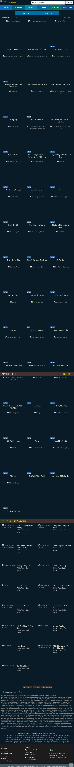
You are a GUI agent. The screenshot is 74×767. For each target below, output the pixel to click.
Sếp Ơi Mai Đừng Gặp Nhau (37, 260)
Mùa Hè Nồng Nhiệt (37, 295)
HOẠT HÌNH (55, 7)
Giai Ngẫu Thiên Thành (13, 365)
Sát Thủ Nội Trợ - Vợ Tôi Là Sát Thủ (61, 120)
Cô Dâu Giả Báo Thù (60, 365)
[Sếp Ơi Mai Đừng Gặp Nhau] (37, 232)
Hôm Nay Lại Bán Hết (37, 365)
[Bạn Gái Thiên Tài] (37, 91)
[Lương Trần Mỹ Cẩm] (61, 302)
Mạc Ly (13, 330)
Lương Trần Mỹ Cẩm (60, 330)
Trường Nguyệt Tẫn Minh (62, 545)
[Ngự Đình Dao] (13, 126)
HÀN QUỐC (31, 7)
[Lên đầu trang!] (71, 765)
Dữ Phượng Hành (13, 441)
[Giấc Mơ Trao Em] (37, 162)
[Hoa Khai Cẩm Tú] (61, 21)
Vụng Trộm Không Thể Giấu (61, 526)
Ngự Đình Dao (13, 154)
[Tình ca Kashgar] (37, 302)
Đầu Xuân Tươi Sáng (13, 49)
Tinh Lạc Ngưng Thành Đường (25, 526)
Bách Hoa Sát (13, 225)
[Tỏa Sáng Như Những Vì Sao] (60, 197)
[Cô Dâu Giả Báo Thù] (61, 337)
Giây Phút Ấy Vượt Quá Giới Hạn (61, 155)
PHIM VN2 (12, 2)
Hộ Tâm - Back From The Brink (26, 607)
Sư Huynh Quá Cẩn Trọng (37, 49)
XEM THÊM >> (67, 18)
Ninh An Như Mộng (61, 406)
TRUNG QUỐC (18, 7)
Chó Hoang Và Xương (37, 225)
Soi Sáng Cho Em (23, 666)
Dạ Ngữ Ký (13, 119)
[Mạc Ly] (13, 302)
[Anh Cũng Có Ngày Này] (61, 448)
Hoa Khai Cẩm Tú (60, 49)
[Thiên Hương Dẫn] (13, 232)
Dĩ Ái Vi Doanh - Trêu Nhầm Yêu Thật (13, 407)
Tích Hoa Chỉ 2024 (13, 511)
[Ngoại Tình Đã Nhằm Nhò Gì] (37, 56)
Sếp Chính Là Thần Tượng (60, 84)
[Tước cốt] (60, 162)
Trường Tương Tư (23, 565)
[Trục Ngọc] (37, 378)
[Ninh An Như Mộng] (60, 378)
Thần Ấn (13, 476)
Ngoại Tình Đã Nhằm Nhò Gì (37, 84)
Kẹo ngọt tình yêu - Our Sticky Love (13, 85)
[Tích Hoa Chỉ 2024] (13, 483)
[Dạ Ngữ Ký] (13, 91)
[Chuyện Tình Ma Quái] (13, 162)
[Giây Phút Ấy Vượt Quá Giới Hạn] (60, 128)
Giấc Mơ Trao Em (37, 190)
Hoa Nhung (21, 646)
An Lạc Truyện (58, 626)
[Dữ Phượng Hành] (13, 413)
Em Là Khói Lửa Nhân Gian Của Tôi (25, 546)
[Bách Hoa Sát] (13, 197)
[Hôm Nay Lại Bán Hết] (37, 337)
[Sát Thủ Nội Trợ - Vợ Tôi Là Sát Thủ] (60, 93)
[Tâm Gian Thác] (13, 267)
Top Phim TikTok (67, 7)
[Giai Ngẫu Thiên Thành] (13, 337)
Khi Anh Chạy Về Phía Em (25, 627)
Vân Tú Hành (60, 260)
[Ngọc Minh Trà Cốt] (60, 413)
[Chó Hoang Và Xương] (37, 197)
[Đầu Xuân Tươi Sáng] (13, 21)
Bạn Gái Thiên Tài (37, 119)
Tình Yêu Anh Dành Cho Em (62, 607)
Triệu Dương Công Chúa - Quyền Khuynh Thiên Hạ (37, 155)
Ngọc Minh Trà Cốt (60, 441)
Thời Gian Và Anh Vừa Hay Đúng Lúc (61, 647)
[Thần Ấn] (13, 448)
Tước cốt (61, 190)
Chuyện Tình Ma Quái (13, 190)
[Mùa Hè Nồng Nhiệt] (37, 267)
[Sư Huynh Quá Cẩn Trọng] (37, 21)
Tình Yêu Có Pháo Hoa (61, 295)
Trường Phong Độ (59, 565)
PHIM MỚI (6, 7)
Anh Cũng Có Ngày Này (60, 476)
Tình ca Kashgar (37, 330)
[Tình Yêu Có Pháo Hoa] (61, 267)
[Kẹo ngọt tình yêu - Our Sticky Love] (13, 58)
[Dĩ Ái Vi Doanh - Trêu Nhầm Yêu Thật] (13, 379)
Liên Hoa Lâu (22, 585)
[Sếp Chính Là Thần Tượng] (61, 56)
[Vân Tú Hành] (61, 232)
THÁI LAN (43, 7)
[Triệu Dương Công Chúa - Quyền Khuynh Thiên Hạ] (37, 128)
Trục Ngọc (37, 406)
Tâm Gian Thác (13, 295)
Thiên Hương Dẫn (13, 260)
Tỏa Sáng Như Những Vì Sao (60, 226)
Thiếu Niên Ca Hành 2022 (62, 585)
